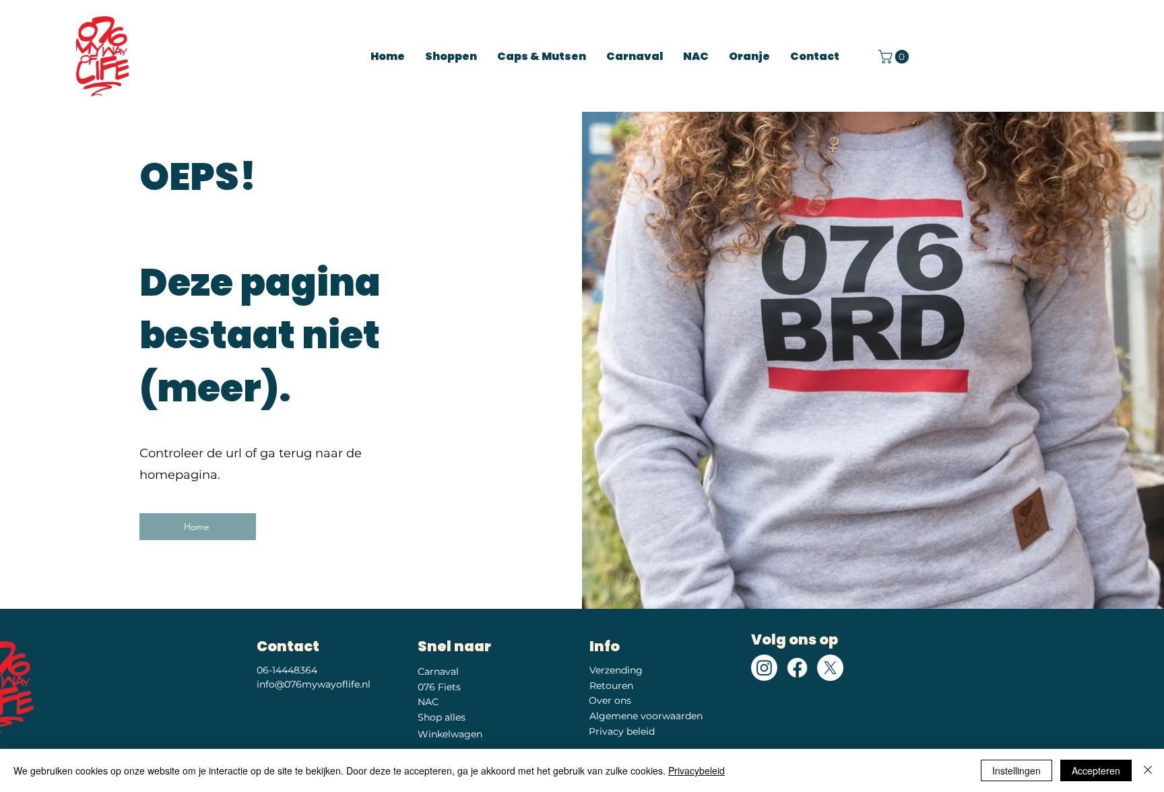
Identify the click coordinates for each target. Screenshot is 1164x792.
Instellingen (1016, 770)
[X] (830, 668)
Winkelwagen (450, 734)
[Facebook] (797, 668)
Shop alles (441, 717)
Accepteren (1096, 770)
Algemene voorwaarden (646, 716)
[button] (895, 56)
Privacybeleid (696, 770)
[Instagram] (764, 668)
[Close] (1148, 770)
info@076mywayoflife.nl (313, 684)
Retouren (611, 686)
